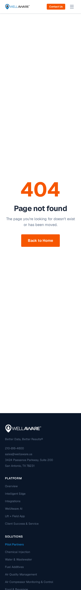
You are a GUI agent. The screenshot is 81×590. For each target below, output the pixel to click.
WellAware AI (13, 509)
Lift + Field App (15, 516)
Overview (11, 486)
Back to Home (40, 240)
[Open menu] (72, 6)
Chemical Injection (17, 552)
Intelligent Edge (15, 494)
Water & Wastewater (18, 559)
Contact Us (56, 6)
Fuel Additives (14, 567)
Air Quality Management (21, 574)
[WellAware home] (17, 6)
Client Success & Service (22, 523)
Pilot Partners (14, 544)
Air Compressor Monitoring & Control (29, 582)
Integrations (12, 501)
